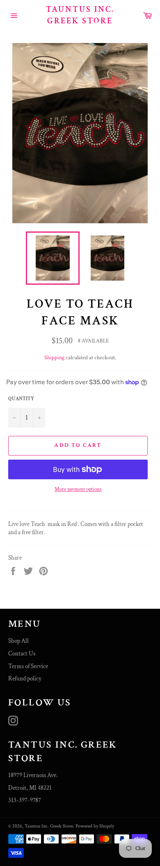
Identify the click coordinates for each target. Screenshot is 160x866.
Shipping (54, 357)
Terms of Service (28, 666)
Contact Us (21, 653)
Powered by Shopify (94, 826)
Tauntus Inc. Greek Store (80, 15)
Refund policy (24, 678)
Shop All (18, 641)
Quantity (21, 399)
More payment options (78, 489)
